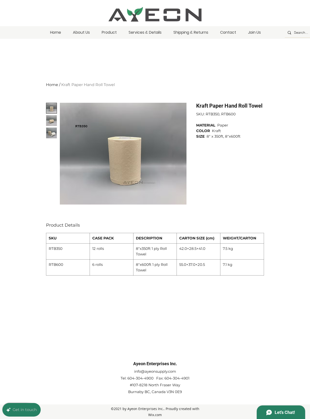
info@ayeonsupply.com (155, 371)
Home (52, 84)
